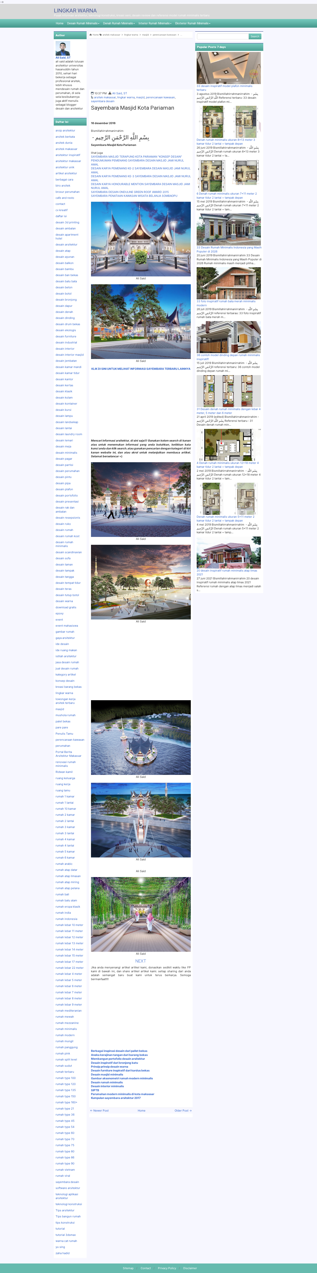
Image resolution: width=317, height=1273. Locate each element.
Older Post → (183, 1110)
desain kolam (64, 397)
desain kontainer (66, 403)
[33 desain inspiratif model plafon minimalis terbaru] (229, 68)
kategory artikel (66, 674)
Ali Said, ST (119, 93)
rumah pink (63, 1053)
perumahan (63, 745)
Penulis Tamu (64, 733)
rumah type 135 (66, 1090)
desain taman (64, 564)
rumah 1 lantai (65, 802)
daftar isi (61, 216)
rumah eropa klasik (68, 906)
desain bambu (65, 269)
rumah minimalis (66, 1029)
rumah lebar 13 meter (69, 943)
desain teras (64, 589)
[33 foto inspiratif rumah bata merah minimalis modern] (229, 283)
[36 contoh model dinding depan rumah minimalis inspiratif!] (229, 337)
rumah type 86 (65, 1157)
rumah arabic (64, 864)
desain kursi (63, 410)
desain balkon (65, 263)
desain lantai (64, 428)
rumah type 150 (66, 1096)
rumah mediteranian (69, 1010)
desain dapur (64, 306)
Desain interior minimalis (107, 1086)
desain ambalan (66, 228)
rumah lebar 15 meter (69, 955)
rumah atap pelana (67, 888)
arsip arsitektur (65, 130)
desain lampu (64, 416)
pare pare (62, 727)
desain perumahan (68, 471)
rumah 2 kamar (65, 814)
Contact (146, 1268)
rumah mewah (65, 1016)
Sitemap (128, 1268)
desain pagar (64, 458)
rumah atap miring (67, 882)
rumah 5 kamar (65, 851)
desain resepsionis (68, 517)
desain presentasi (67, 501)
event (59, 619)
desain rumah (64, 530)
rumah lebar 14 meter (69, 949)
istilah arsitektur (66, 656)
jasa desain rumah (67, 662)
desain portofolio (67, 495)
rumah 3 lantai (65, 833)
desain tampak (65, 570)
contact (60, 204)
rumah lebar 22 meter (70, 967)
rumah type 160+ (66, 1102)
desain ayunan (65, 256)
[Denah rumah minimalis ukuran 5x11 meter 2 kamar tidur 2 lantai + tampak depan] (229, 498)
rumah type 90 (65, 1163)
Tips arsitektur (65, 1210)
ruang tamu (63, 790)
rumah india (63, 912)
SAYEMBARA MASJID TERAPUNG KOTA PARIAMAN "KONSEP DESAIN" (136, 156)
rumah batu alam (66, 900)
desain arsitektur (66, 244)
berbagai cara (64, 179)
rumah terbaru (65, 1071)
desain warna (64, 601)
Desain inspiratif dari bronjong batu (114, 1062)
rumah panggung (67, 1047)
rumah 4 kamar (65, 839)
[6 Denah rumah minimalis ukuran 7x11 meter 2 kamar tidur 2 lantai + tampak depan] (229, 175)
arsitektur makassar (68, 161)
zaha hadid (63, 1253)
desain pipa (63, 483)
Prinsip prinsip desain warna (109, 1066)
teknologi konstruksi (69, 1204)
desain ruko (63, 524)
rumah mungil (64, 1041)
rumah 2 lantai (65, 821)
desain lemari (64, 440)
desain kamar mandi (68, 367)
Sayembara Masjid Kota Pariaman (132, 108)
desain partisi (64, 465)
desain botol (64, 293)
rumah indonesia (66, 919)
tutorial (60, 1228)
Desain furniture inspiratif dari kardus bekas (120, 1070)
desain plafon (64, 489)
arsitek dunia (64, 142)
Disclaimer (190, 1268)
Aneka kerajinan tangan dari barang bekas (119, 1055)
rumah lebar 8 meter (69, 998)
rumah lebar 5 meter (69, 980)
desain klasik (64, 391)
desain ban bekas (67, 275)
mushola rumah (66, 715)
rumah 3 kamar (65, 827)
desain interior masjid (70, 354)
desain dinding (65, 318)
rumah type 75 (65, 1145)
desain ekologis (66, 330)
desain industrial (66, 342)
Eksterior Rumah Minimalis (192, 23)
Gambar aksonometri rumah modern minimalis (122, 1078)
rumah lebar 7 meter (69, 992)
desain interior (65, 348)
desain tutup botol (67, 595)
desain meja (63, 446)
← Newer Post (99, 1110)
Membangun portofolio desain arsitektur (118, 1058)
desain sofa (63, 558)
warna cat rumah (66, 1241)
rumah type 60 (65, 1133)
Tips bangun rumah (68, 1216)
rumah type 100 (66, 1078)
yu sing (60, 1247)
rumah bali (62, 894)
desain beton (64, 287)
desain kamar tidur (68, 373)
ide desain (62, 644)
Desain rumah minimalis (107, 1082)
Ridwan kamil (64, 772)
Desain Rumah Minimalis (82, 23)
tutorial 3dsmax (66, 1235)
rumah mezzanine (67, 1023)
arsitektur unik (65, 167)
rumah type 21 (65, 1108)
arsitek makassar (105, 97)
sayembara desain (102, 101)
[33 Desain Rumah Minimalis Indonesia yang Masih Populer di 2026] (229, 229)
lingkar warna (126, 97)
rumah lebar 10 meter (69, 925)
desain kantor (64, 379)
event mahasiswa (67, 625)
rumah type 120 (66, 1084)
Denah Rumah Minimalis (118, 23)
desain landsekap (67, 422)
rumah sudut (64, 1065)
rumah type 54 (65, 1127)
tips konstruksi (65, 1222)
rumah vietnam (65, 1169)
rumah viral (63, 1175)
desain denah (64, 312)
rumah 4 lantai (65, 845)
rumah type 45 (65, 1121)
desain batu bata (66, 281)
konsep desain (65, 680)
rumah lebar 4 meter (69, 974)
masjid (140, 97)
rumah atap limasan (68, 876)
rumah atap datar (66, 870)
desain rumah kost (67, 536)
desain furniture (66, 336)
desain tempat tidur (68, 583)
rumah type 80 (65, 1151)
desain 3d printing (67, 222)
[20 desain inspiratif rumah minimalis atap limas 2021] (229, 552)
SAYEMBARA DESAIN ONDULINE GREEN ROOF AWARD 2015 (130, 192)
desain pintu (64, 477)
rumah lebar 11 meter (69, 931)
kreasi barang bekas (69, 686)
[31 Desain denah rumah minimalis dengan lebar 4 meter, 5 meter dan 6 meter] (229, 390)
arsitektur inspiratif (68, 155)
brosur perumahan (68, 191)
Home (59, 23)
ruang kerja (63, 784)
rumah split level (66, 1059)
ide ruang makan (66, 650)
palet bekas (63, 721)
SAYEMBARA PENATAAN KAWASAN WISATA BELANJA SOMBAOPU (134, 196)
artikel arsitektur (66, 173)
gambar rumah (65, 631)
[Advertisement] (141, 64)
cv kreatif (62, 210)
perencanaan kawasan (160, 97)
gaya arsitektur (65, 638)
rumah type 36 (65, 1114)
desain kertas (64, 385)
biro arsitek (63, 185)
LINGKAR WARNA (75, 11)
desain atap (63, 250)
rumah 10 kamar (66, 808)
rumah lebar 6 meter (69, 986)
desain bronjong (66, 299)
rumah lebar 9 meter (69, 1004)
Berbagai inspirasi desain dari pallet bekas (119, 1051)
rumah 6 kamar (65, 857)
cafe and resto (65, 198)
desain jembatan (66, 360)
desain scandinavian (69, 552)
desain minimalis (66, 452)
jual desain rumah (67, 668)
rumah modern (65, 1035)
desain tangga (65, 576)
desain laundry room (69, 434)
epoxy (59, 613)
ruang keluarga (65, 778)
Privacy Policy (167, 1268)
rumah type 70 (65, 1139)
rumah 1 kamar (65, 796)
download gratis (66, 607)
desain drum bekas (68, 324)
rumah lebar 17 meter (69, 961)
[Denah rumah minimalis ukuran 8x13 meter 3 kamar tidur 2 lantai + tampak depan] (229, 121)
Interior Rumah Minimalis (154, 23)
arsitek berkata (65, 136)
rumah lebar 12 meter (69, 937)
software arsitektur (68, 1188)
